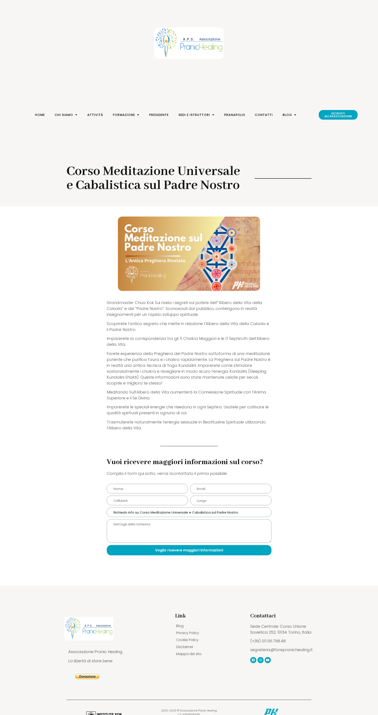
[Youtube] (268, 660)
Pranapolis (234, 115)
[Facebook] (253, 660)
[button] (338, 115)
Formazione (124, 115)
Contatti (264, 115)
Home (40, 115)
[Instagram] (260, 660)
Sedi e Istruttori (194, 115)
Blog (287, 115)
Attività (95, 115)
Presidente (159, 115)
